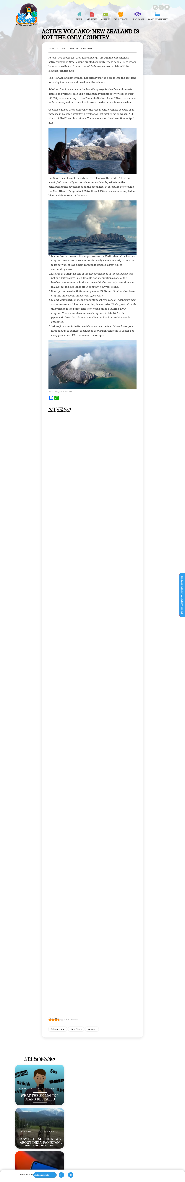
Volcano (92, 1029)
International (57, 1029)
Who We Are (121, 19)
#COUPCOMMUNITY (158, 19)
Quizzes (105, 19)
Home (79, 19)
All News (92, 19)
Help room (138, 19)
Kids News (76, 1029)
